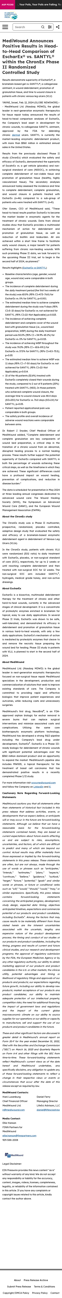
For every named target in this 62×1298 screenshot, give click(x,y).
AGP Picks (7, 4)
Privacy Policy (40, 1292)
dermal (16, 135)
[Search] (42, 27)
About (17, 1280)
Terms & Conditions (44, 1286)
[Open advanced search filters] (49, 27)
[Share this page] (58, 27)
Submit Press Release (19, 1286)
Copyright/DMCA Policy (16, 1292)
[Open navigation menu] (5, 27)
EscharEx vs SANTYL (34, 267)
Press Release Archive (36, 1280)
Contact (54, 1292)
